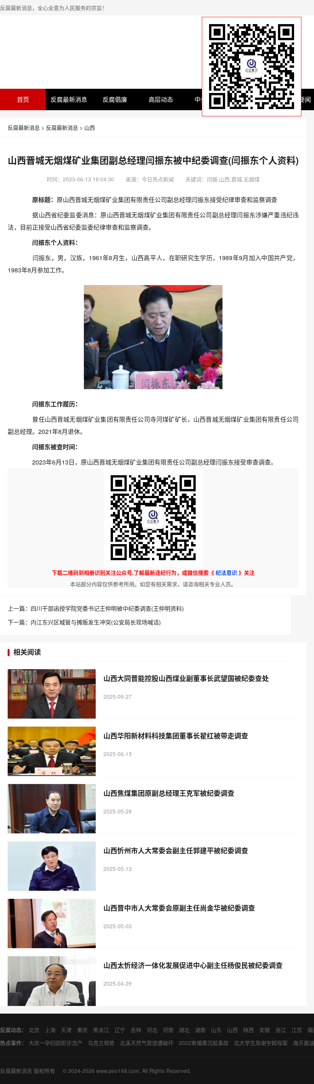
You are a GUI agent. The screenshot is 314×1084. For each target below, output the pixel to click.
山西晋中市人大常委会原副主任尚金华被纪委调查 (179, 908)
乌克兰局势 (101, 1043)
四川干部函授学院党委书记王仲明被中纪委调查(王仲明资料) (107, 608)
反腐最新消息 (69, 99)
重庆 (82, 1029)
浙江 (280, 1029)
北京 (34, 1029)
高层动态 (161, 99)
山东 (216, 1029)
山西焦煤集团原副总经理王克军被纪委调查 (168, 793)
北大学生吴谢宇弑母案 (261, 1043)
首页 (23, 99)
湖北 (184, 1029)
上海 (50, 1029)
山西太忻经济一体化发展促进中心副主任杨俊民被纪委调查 (193, 965)
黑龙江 (101, 1029)
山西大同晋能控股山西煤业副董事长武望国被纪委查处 (186, 678)
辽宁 (119, 1029)
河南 (168, 1029)
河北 (152, 1029)
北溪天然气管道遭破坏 (146, 1043)
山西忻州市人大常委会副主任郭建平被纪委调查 (175, 851)
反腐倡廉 (115, 99)
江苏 (296, 1029)
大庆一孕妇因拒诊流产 (55, 1043)
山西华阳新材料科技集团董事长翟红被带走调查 (175, 736)
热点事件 (10, 1043)
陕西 (248, 1029)
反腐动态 (10, 1029)
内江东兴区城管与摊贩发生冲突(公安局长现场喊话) (96, 622)
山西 (89, 127)
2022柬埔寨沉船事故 (204, 1043)
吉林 (136, 1029)
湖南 (200, 1029)
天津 (66, 1029)
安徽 (264, 1029)
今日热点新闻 (158, 179)
